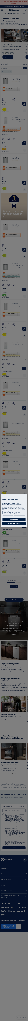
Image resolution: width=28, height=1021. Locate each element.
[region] (14, 510)
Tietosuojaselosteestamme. (19, 515)
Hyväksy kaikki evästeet (14, 523)
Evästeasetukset (14, 519)
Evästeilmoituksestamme (8, 515)
